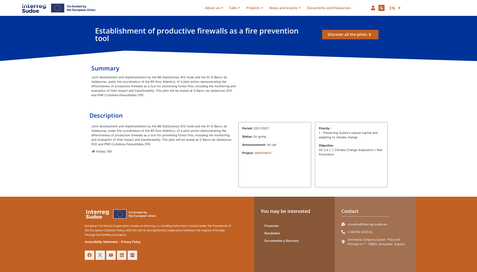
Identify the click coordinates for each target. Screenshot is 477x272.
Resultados (272, 233)
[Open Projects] (262, 8)
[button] (381, 8)
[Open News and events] (299, 8)
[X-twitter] (100, 255)
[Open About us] (222, 8)
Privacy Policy (131, 242)
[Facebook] (89, 255)
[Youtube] (111, 255)
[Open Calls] (239, 8)
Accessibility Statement (101, 242)
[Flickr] (132, 255)
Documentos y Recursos (281, 241)
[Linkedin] (122, 255)
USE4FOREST (262, 153)
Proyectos (271, 226)
